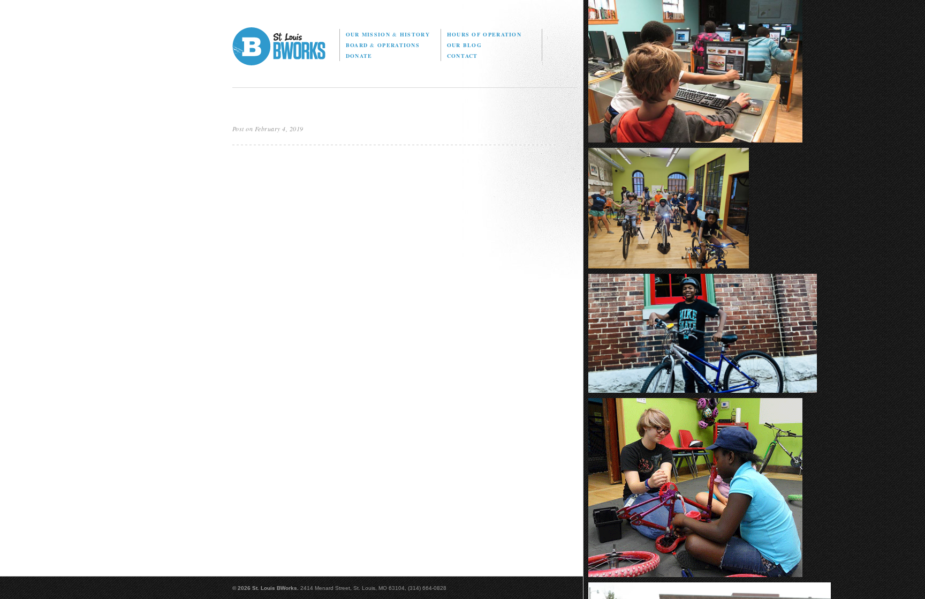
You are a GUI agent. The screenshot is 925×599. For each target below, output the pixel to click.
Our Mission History (388, 34)
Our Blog (464, 45)
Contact (462, 55)
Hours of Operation (484, 34)
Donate (359, 55)
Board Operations (383, 45)
